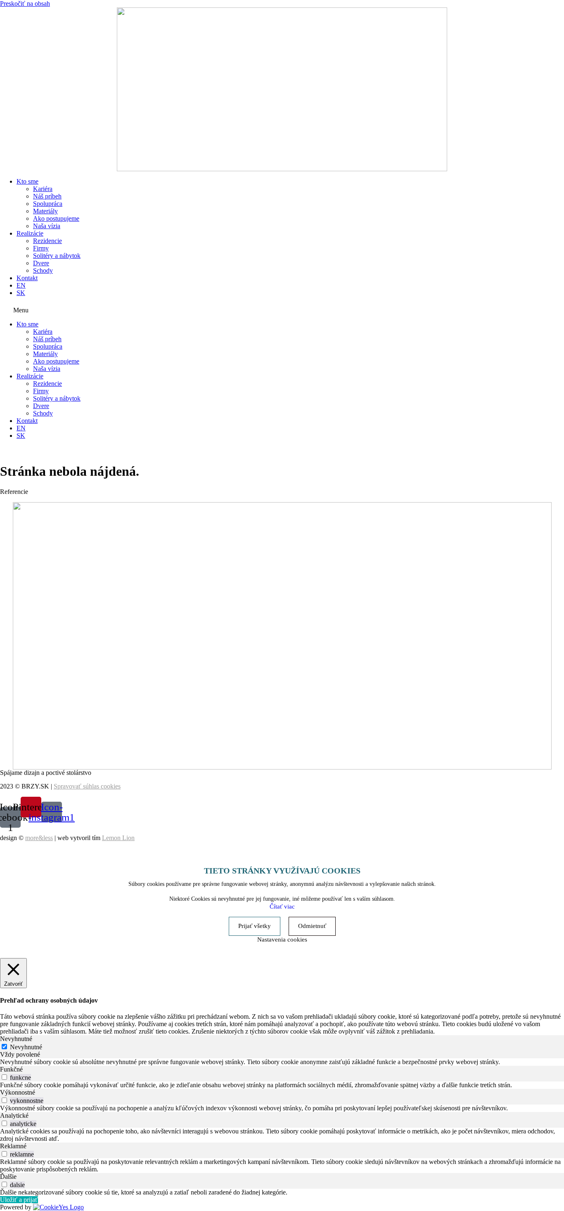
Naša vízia (46, 225)
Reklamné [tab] (13, 1146)
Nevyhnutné (26, 1046)
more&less (39, 837)
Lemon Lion (118, 837)
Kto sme (27, 181)
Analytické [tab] (14, 1115)
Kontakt (27, 277)
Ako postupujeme (56, 218)
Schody (43, 270)
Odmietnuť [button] (312, 926)
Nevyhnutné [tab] (16, 1038)
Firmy (41, 248)
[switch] (4, 1077)
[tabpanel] (282, 1062)
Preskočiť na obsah (25, 3)
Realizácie (30, 233)
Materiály (45, 211)
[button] (282, 308)
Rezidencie (47, 240)
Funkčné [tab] (11, 1069)
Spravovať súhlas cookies (87, 786)
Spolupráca (47, 203)
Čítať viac (282, 906)
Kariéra (42, 188)
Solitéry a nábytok (57, 255)
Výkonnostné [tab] (17, 1092)
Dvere (41, 263)
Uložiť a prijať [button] (19, 1199)
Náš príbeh (47, 196)
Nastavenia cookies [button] (282, 939)
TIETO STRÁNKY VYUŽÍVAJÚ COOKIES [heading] (282, 870)
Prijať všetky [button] (254, 926)
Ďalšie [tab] (8, 1176)
